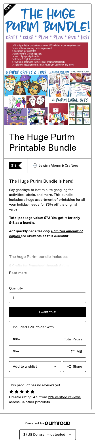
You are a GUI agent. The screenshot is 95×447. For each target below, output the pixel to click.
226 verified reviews (64, 397)
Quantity (16, 288)
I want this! (47, 312)
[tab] (36, 121)
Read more (18, 273)
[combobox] (35, 366)
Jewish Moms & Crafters (58, 165)
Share (77, 366)
